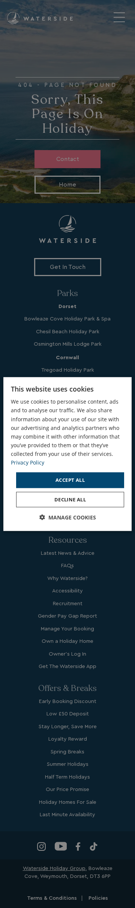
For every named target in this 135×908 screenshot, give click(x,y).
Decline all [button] (70, 499)
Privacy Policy (27, 462)
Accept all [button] (70, 480)
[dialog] (67, 454)
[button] (67, 517)
